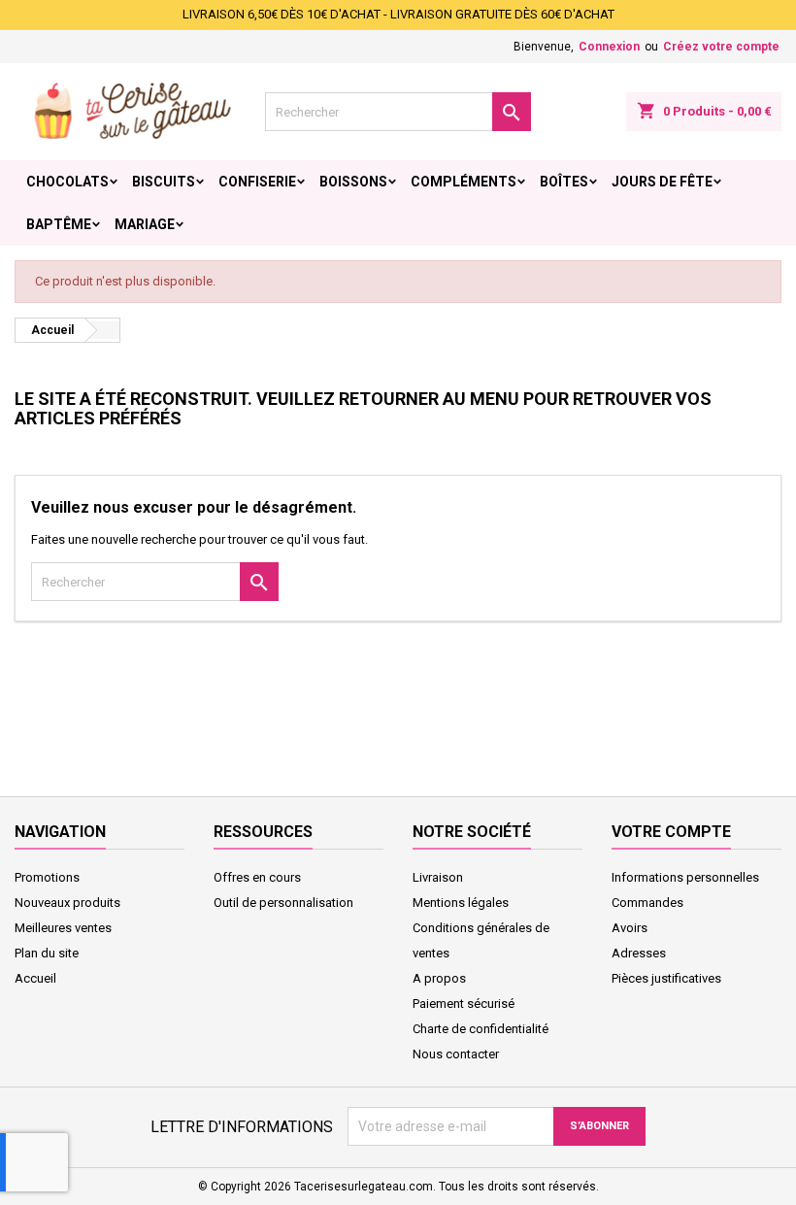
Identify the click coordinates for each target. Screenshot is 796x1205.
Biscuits (163, 181)
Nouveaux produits (67, 902)
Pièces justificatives (666, 978)
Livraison (438, 877)
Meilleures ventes (63, 927)
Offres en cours (257, 877)
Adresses (639, 953)
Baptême (58, 224)
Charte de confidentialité (480, 1028)
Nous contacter (456, 1054)
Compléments (463, 181)
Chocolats (67, 181)
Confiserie (257, 181)
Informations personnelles (685, 877)
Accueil (35, 978)
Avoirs (629, 927)
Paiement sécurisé (463, 1003)
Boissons (353, 181)
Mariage (145, 224)
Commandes (647, 902)
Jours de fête (662, 181)
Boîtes (564, 181)
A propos (439, 978)
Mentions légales (461, 902)
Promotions (47, 877)
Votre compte (671, 831)
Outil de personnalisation (283, 902)
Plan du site (47, 953)
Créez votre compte (721, 46)
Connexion (609, 46)
